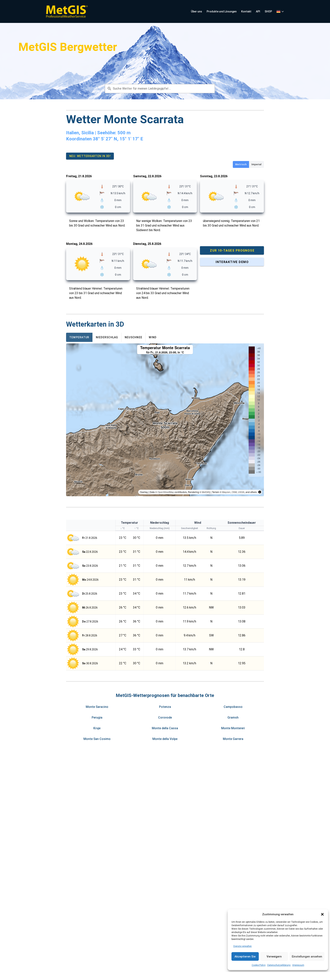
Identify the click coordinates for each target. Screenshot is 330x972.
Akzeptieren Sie (245, 956)
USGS (241, 492)
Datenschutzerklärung (278, 965)
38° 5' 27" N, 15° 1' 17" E (118, 139)
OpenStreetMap (166, 492)
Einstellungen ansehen (307, 956)
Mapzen (226, 492)
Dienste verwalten (242, 946)
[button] (322, 914)
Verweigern (274, 956)
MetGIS (205, 492)
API (258, 11)
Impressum (298, 965)
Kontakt (246, 11)
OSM (234, 492)
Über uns (196, 11)
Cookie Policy (258, 965)
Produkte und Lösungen (222, 11)
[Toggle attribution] (259, 492)
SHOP (268, 11)
